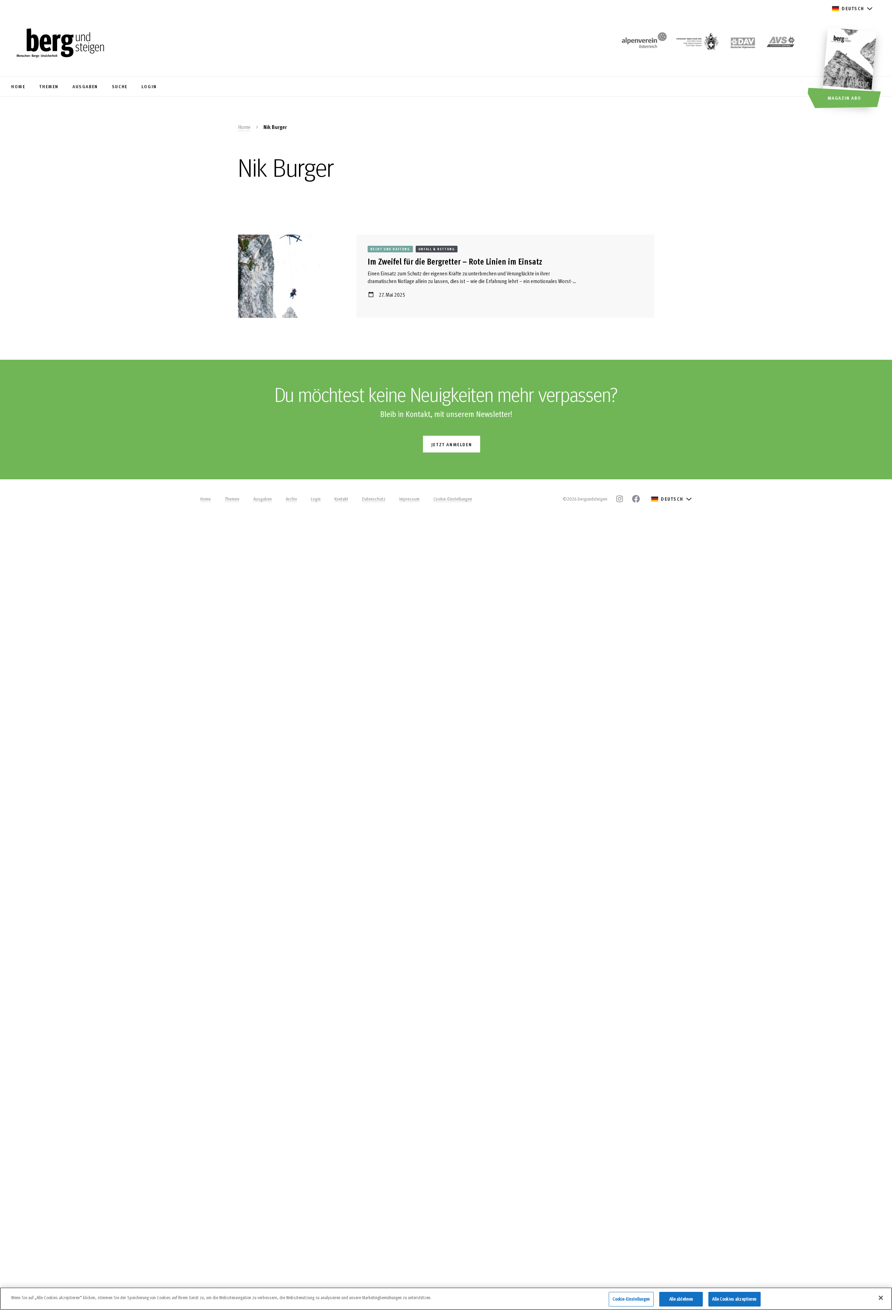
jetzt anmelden (451, 444)
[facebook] (636, 499)
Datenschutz (373, 499)
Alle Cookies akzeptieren (734, 1298)
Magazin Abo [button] (844, 97)
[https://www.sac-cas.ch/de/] (697, 43)
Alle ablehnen (681, 1298)
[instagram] (619, 499)
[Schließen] (881, 1297)
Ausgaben (262, 499)
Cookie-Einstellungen (452, 499)
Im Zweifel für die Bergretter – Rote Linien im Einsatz (455, 261)
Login (316, 499)
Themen (232, 499)
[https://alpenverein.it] (781, 44)
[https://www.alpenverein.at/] (643, 43)
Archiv (291, 499)
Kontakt (341, 499)
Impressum (409, 499)
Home (244, 127)
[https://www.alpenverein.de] (743, 43)
